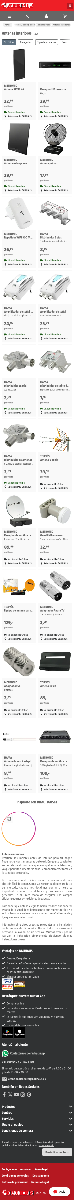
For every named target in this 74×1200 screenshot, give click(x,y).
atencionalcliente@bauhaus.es (27, 1078)
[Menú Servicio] (28, 16)
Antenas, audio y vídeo (24, 24)
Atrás (7, 24)
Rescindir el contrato (57, 1152)
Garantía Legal (40, 1182)
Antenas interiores (61, 24)
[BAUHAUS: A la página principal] (17, 5)
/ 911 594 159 (25, 1061)
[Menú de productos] (9, 16)
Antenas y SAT (44, 24)
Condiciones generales (15, 1175)
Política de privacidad (15, 1182)
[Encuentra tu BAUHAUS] (70, 6)
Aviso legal (41, 1169)
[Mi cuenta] (46, 16)
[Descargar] (8, 1032)
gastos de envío (46, 1145)
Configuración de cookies (16, 1169)
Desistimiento (40, 1175)
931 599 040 (9, 1061)
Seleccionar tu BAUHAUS (19, 116)
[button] (19, 829)
